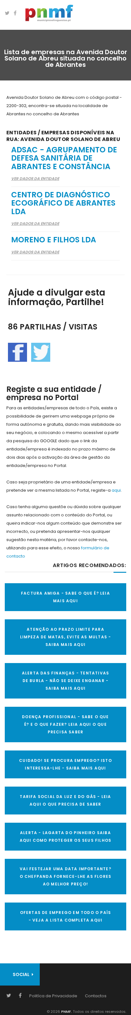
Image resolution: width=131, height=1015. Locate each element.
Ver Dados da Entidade (35, 178)
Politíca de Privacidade (53, 996)
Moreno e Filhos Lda (53, 239)
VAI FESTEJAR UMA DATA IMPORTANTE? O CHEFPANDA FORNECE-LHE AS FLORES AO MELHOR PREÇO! (66, 876)
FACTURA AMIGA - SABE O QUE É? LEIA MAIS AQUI (65, 596)
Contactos (96, 996)
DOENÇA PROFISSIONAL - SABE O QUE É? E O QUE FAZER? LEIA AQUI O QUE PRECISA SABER (65, 724)
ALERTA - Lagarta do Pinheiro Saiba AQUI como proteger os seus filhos (66, 836)
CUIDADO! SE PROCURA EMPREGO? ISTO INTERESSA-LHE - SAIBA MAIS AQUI (65, 764)
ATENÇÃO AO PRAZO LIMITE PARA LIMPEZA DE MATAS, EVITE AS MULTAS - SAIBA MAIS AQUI (65, 637)
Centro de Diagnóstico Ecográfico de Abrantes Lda (63, 203)
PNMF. (66, 1011)
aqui (116, 490)
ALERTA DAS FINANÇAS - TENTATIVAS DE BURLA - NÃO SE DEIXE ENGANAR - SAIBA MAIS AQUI (65, 680)
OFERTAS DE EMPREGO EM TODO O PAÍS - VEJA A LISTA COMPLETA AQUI (65, 916)
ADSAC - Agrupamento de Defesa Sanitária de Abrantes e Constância (64, 158)
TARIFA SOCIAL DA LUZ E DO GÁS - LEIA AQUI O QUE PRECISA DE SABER (65, 800)
